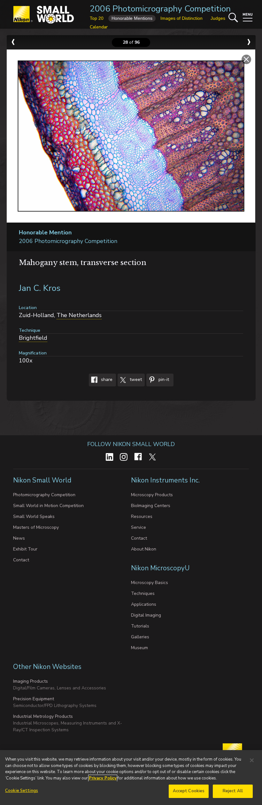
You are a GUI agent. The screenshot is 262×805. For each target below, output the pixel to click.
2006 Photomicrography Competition (160, 9)
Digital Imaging (146, 615)
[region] (131, 777)
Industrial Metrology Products (43, 716)
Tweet (135, 379)
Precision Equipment (33, 699)
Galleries (140, 637)
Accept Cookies (189, 791)
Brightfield (33, 338)
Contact (21, 560)
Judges (218, 18)
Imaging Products (30, 681)
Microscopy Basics (149, 583)
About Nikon (143, 549)
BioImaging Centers (150, 506)
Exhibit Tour (25, 549)
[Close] (252, 760)
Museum (139, 648)
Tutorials (140, 626)
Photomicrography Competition (44, 495)
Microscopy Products (152, 495)
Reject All (233, 791)
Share (106, 379)
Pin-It (163, 379)
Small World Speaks (34, 516)
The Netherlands (79, 315)
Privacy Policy (103, 778)
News (19, 538)
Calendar (99, 27)
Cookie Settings (21, 791)
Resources (141, 516)
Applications (143, 604)
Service (138, 527)
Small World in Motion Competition (48, 506)
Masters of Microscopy (36, 527)
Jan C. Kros (39, 288)
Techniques (143, 593)
